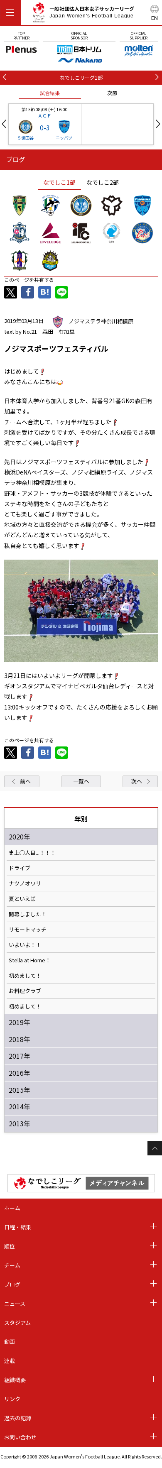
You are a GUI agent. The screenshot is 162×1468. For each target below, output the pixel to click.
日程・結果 (17, 1227)
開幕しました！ (28, 914)
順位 (9, 1246)
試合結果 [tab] (50, 92)
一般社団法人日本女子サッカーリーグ (91, 12)
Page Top (154, 1148)
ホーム (12, 1208)
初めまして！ (25, 975)
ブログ (12, 1284)
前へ (25, 781)
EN (154, 18)
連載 (9, 1361)
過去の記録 (17, 1418)
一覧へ (81, 781)
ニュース (14, 1303)
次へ (136, 781)
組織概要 (15, 1380)
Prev (4, 124)
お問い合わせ (20, 1437)
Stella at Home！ (30, 960)
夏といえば (22, 898)
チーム (12, 1265)
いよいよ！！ (25, 945)
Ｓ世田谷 (25, 138)
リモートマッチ (28, 929)
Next (158, 124)
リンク (12, 1399)
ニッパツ (64, 138)
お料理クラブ (25, 991)
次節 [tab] (112, 92)
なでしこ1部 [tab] (59, 182)
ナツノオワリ (25, 883)
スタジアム (17, 1322)
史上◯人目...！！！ (32, 852)
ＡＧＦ (45, 115)
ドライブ (19, 868)
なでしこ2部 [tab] (102, 182)
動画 (9, 1342)
